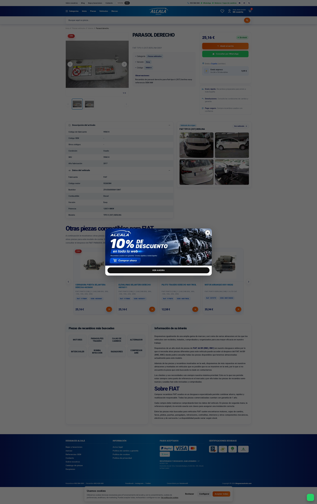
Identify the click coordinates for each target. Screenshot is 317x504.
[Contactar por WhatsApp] (310, 497)
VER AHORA (158, 270)
